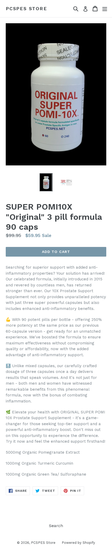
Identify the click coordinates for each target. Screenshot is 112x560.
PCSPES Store (26, 8)
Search (56, 525)
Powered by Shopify (78, 543)
